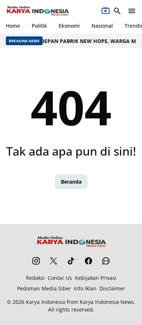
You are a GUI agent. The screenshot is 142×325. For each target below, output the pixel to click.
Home (13, 25)
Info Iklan (85, 288)
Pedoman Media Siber (44, 288)
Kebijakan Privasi (96, 277)
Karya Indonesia (45, 301)
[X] (53, 261)
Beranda (71, 181)
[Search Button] (117, 11)
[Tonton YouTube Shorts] (105, 11)
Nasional (102, 25)
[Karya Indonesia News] (37, 10)
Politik (39, 25)
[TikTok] (71, 261)
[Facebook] (88, 261)
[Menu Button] (132, 11)
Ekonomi (69, 25)
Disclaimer (112, 288)
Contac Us (60, 277)
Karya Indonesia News (107, 301)
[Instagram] (36, 261)
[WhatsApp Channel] (106, 261)
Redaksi (35, 277)
